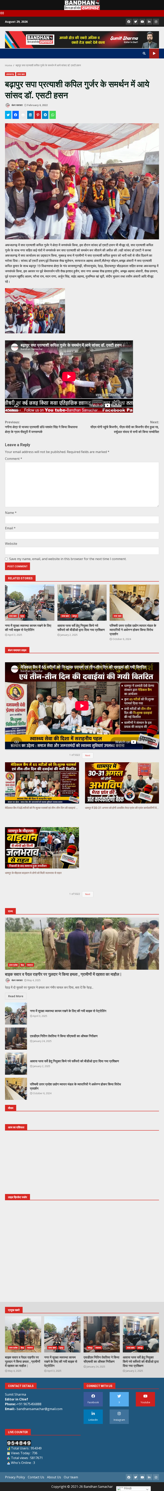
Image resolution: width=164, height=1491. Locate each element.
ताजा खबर (21, 74)
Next (87, 755)
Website (11, 543)
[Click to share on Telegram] (45, 115)
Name (11, 512)
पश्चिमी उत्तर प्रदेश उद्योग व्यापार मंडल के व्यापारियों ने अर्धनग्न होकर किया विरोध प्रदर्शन (134, 603)
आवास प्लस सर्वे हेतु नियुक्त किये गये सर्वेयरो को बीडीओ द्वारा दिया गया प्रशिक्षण (82, 603)
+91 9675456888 (29, 1404)
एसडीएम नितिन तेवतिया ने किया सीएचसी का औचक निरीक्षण (16, 1039)
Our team (71, 1477)
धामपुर (74, 615)
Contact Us (36, 1477)
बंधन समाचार (17, 105)
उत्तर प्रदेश (13, 964)
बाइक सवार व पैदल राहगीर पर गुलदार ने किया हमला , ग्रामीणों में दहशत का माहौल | (82, 943)
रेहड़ (22, 964)
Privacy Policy (15, 1477)
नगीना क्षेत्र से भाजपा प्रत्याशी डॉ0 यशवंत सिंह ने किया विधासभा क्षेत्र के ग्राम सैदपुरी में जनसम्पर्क (41, 427)
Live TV (154, 53)
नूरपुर (22, 615)
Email (10, 528)
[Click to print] (23, 115)
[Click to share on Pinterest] (38, 115)
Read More (15, 996)
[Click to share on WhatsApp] (52, 115)
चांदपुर (90, 1347)
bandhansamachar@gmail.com (39, 1409)
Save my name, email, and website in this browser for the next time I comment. (67, 559)
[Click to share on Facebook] (15, 115)
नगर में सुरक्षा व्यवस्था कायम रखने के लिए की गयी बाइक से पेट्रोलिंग (29, 603)
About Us (54, 1477)
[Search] (144, 53)
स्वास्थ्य (30, 964)
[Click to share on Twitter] (8, 115)
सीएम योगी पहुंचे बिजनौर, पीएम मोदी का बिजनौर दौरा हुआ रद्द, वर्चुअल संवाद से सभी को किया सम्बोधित (124, 427)
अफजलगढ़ (10, 74)
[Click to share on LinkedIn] (30, 115)
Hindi (127, 1488)
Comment (13, 458)
